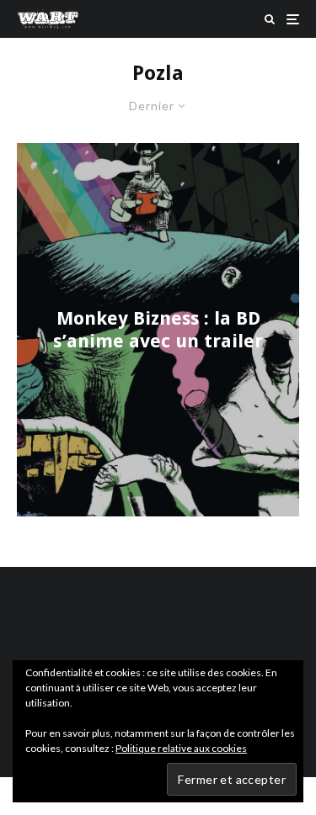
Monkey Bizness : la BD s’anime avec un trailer (158, 329)
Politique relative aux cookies (181, 748)
